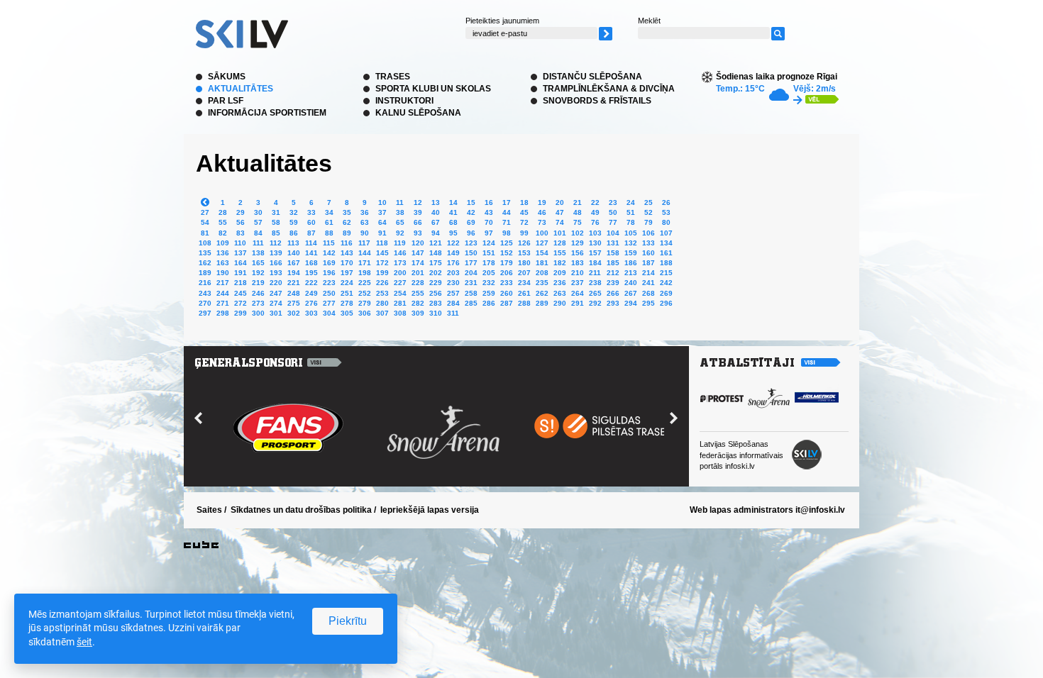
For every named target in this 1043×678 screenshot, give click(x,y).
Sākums (226, 77)
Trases (392, 77)
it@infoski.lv (820, 510)
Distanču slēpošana (592, 77)
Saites (209, 510)
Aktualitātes (240, 89)
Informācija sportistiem (267, 113)
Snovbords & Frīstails (597, 101)
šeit (84, 642)
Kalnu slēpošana (418, 113)
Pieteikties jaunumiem (502, 20)
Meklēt (649, 20)
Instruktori (404, 101)
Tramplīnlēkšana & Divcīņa (609, 89)
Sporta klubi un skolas (433, 89)
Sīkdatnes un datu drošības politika (301, 510)
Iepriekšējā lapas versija (429, 510)
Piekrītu (348, 621)
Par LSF (225, 101)
